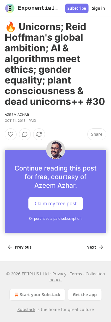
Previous (23, 247)
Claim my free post (56, 203)
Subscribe (76, 8)
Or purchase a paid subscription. (55, 218)
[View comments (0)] (25, 134)
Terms (76, 274)
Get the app (85, 294)
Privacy (59, 274)
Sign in (98, 8)
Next (91, 247)
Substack (26, 309)
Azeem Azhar (17, 115)
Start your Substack (40, 294)
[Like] (11, 134)
